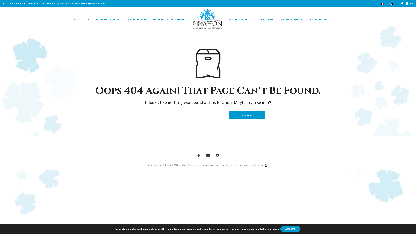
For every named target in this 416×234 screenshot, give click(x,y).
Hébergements (266, 19)
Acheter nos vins (137, 19)
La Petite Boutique (291, 19)
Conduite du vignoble (109, 19)
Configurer (274, 229)
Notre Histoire (82, 19)
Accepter (290, 228)
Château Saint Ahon (159, 165)
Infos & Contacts (318, 19)
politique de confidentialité (251, 229)
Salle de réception (239, 19)
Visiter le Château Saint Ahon (170, 19)
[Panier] (375, 4)
